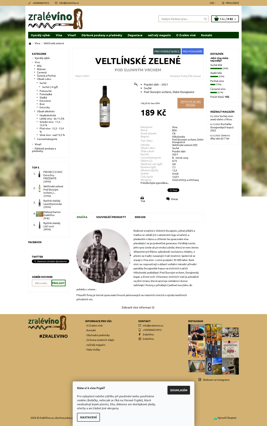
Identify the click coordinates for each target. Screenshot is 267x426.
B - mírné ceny (180, 157)
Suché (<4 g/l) (50, 86)
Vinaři (72, 35)
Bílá (174, 130)
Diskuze (140, 217)
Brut (42, 104)
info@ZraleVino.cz (69, 2)
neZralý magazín (159, 35)
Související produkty (111, 217)
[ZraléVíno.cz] (55, 18)
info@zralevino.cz (153, 325)
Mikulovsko (178, 136)
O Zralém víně (186, 35)
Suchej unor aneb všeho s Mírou (221, 117)
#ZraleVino (53, 336)
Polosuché (46, 90)
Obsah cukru (44, 78)
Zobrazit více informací (136, 307)
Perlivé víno (217, 80)
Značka (82, 217)
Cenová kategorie (47, 138)
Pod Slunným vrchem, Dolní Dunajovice (187, 141)
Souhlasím (178, 390)
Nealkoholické (48, 115)
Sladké (43, 97)
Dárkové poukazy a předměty (102, 35)
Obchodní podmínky (98, 335)
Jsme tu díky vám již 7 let (220, 137)
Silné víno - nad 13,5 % (52, 134)
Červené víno (217, 88)
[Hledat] (206, 18)
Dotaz (174, 199)
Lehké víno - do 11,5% (52, 118)
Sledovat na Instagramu (216, 379)
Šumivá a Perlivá (46, 75)
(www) (197, 76)
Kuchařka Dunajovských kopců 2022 (222, 127)
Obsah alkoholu (46, 111)
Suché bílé (216, 64)
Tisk (143, 201)
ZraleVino (148, 334)
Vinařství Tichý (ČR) (181, 76)
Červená (41, 72)
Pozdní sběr (179, 151)
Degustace (135, 35)
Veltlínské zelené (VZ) (184, 144)
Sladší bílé (216, 72)
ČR (173, 133)
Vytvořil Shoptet (227, 417)
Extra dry (45, 107)
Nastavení (88, 417)
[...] (30, 43)
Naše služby (93, 349)
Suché (175, 148)
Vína (59, 35)
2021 (175, 154)
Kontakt (206, 35)
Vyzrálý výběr (40, 35)
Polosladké (46, 94)
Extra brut (45, 100)
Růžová (41, 69)
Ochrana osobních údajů (100, 339)
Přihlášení (232, 2)
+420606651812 (41, 2)
